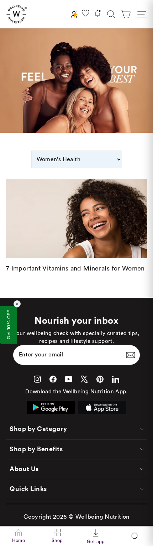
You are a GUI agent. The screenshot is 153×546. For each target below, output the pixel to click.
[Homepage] (16, 14)
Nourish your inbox (76, 321)
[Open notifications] (98, 14)
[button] (126, 14)
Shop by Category (38, 429)
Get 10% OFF (8, 324)
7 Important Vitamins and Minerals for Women (75, 268)
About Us (24, 469)
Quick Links (28, 489)
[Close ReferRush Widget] (17, 303)
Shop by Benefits (36, 449)
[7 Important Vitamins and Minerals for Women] (76, 218)
